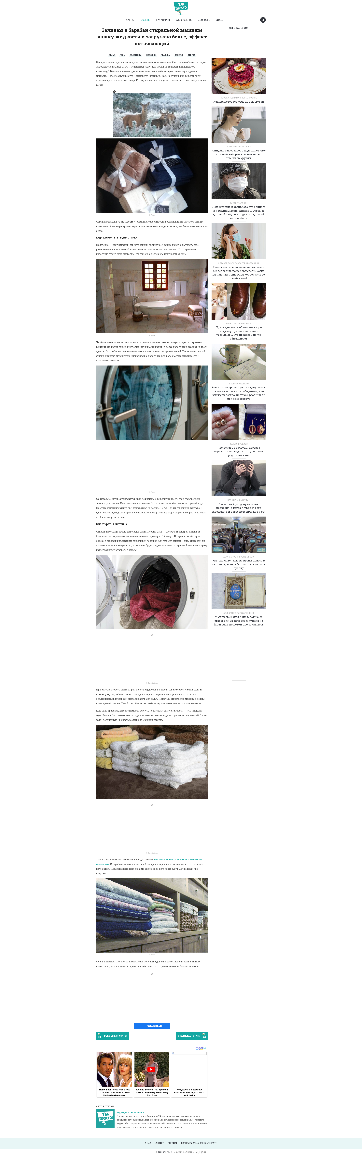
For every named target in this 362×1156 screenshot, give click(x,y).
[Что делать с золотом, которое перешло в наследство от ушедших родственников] (239, 423)
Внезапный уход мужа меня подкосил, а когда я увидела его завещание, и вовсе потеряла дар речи (239, 507)
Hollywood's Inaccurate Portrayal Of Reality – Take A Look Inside (189, 1092)
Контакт (159, 1143)
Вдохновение (184, 19)
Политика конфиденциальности (199, 1143)
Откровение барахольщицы (238, 613)
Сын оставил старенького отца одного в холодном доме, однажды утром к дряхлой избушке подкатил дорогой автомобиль (238, 212)
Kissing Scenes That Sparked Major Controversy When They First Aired (152, 1092)
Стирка (191, 55)
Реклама (172, 1143)
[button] (114, 91)
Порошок (151, 55)
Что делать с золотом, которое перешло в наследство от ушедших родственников (238, 451)
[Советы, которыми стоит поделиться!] (181, 7)
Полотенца (135, 55)
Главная (130, 19)
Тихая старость (238, 203)
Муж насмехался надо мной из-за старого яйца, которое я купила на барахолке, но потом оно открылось (239, 620)
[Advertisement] (152, 465)
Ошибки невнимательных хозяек (239, 97)
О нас (148, 1143)
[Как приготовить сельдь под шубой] (239, 76)
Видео (219, 19)
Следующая (189, 1035)
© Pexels (152, 215)
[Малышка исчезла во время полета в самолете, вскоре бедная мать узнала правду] (239, 535)
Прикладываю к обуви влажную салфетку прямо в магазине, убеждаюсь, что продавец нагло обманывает (239, 332)
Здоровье (204, 19)
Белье (112, 55)
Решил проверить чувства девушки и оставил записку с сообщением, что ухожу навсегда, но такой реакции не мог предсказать (238, 393)
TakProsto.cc (165, 1152)
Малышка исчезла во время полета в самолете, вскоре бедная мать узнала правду (238, 564)
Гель (122, 55)
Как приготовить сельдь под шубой (238, 101)
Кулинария (163, 19)
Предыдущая (115, 1035)
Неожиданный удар (239, 500)
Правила (165, 55)
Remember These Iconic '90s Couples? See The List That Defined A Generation (114, 1092)
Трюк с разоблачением (238, 323)
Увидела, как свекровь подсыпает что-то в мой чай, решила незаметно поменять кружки (239, 154)
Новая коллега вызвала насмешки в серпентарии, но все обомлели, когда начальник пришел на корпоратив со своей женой (238, 272)
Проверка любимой (238, 383)
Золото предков (239, 444)
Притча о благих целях (238, 146)
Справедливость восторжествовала (238, 263)
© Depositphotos (152, 683)
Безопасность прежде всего (239, 557)
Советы (145, 19)
